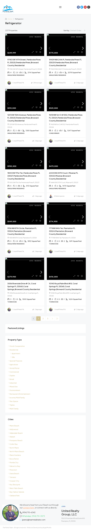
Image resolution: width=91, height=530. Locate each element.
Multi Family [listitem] (14, 409)
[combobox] (78, 30)
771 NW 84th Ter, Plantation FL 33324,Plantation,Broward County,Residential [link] (62, 231)
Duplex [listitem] (12, 375)
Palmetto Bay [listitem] (14, 466)
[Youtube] (85, 7)
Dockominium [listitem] (14, 390)
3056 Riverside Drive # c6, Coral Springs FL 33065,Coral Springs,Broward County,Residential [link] (23, 286)
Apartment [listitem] (16, 353)
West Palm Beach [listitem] (16, 488)
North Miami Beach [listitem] (16, 451)
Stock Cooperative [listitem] (17, 346)
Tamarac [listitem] (12, 477)
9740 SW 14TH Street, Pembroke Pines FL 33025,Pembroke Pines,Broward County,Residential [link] (24, 62)
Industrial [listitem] (13, 383)
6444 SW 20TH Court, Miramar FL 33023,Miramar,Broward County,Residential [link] (63, 176)
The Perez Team (8, 527)
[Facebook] (78, 7)
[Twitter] (81, 7)
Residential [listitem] (13, 350)
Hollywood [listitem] (13, 429)
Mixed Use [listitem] (13, 386)
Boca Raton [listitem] (14, 459)
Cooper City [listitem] (14, 481)
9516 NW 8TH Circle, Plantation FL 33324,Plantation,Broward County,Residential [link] (22, 231)
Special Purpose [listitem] (15, 361)
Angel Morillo (47, 527)
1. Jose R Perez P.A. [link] (18, 83)
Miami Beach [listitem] (14, 426)
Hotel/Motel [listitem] (14, 368)
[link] (24, 48)
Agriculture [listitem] (13, 364)
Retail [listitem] (11, 379)
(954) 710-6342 (28, 512)
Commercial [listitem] (14, 372)
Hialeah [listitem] (12, 437)
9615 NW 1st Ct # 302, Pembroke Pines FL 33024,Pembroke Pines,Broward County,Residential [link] (65, 118)
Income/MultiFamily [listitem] (17, 397)
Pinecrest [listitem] (13, 470)
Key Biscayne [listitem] (14, 484)
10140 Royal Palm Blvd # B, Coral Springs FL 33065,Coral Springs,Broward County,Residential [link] (65, 286)
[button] (60, 7)
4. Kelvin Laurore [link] (59, 196)
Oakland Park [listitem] (14, 495)
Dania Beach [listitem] (14, 473)
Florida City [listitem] (13, 462)
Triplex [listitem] (12, 405)
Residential (38, 37)
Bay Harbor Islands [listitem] (16, 492)
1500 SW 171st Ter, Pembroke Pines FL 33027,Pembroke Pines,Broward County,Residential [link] (23, 176)
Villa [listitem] (13, 357)
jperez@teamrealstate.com (33, 520)
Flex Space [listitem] (13, 401)
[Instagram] (88, 7)
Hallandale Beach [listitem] (16, 433)
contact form (28, 507)
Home (10, 19)
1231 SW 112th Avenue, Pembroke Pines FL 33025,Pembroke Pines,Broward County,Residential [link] (24, 118)
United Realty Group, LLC (70, 512)
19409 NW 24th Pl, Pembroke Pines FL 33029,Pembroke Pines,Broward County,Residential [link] (65, 62)
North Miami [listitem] (14, 448)
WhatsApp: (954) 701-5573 (33, 516)
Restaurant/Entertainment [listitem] (19, 394)
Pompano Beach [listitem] (15, 440)
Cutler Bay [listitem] (13, 444)
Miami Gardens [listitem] (15, 455)
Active (31, 37)
